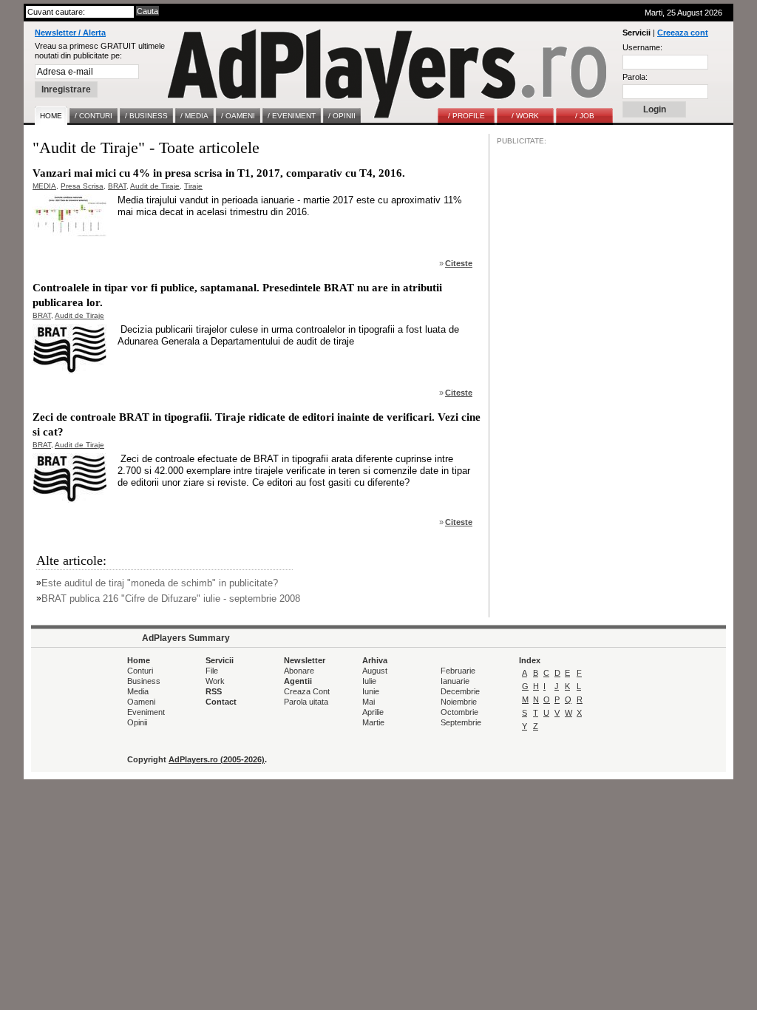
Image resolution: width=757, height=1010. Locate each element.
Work (215, 681)
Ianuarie (455, 681)
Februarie (458, 670)
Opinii (137, 722)
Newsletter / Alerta (70, 32)
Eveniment (146, 712)
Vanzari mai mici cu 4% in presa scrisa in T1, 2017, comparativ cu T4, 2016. (219, 173)
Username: (642, 47)
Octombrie (459, 712)
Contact (221, 701)
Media (138, 691)
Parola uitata (306, 701)
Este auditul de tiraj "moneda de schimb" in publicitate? (159, 583)
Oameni (141, 701)
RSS (214, 691)
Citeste (458, 263)
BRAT (117, 186)
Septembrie (461, 722)
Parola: (635, 76)
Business (143, 681)
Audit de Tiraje (155, 186)
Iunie (370, 691)
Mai (368, 701)
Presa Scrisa (82, 186)
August (374, 670)
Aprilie (373, 712)
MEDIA (44, 186)
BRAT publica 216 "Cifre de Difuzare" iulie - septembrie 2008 (170, 598)
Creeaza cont (682, 32)
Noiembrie (459, 701)
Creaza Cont (307, 691)
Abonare (299, 670)
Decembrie (460, 691)
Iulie (369, 681)
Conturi (140, 670)
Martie (373, 722)
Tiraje (193, 186)
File (212, 670)
